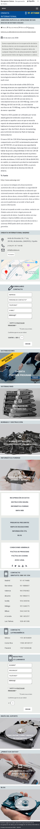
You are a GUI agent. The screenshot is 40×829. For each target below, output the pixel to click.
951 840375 (24, 606)
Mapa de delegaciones (19, 527)
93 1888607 (24, 585)
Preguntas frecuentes (19, 523)
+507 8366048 (25, 648)
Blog (20, 535)
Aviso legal (19, 560)
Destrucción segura (19, 502)
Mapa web (20, 510)
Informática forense (19, 506)
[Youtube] (23, 566)
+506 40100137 (26, 643)
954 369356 (24, 601)
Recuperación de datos (19, 498)
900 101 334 (25, 575)
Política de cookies (19, 556)
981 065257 (24, 616)
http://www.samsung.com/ (10, 180)
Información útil (19, 531)
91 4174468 (33, 12)
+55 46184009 (25, 638)
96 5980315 (24, 596)
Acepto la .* (16, 324)
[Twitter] (16, 566)
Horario (11, 254)
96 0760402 (24, 590)
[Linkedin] (19, 566)
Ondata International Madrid (15, 232)
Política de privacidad (19, 552)
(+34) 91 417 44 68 (15, 245)
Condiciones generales (19, 547)
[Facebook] (12, 566)
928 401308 (24, 621)
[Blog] (26, 566)
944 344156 (24, 611)
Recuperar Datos (7, 1)
